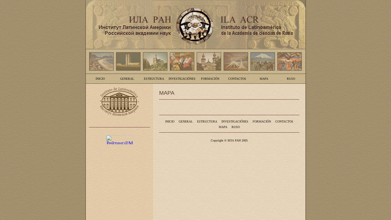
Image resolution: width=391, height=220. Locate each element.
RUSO (291, 78)
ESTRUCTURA (154, 78)
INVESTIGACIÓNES (182, 78)
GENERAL (127, 78)
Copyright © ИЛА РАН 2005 (229, 140)
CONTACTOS (237, 78)
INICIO (100, 78)
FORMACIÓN (210, 78)
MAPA (264, 78)
